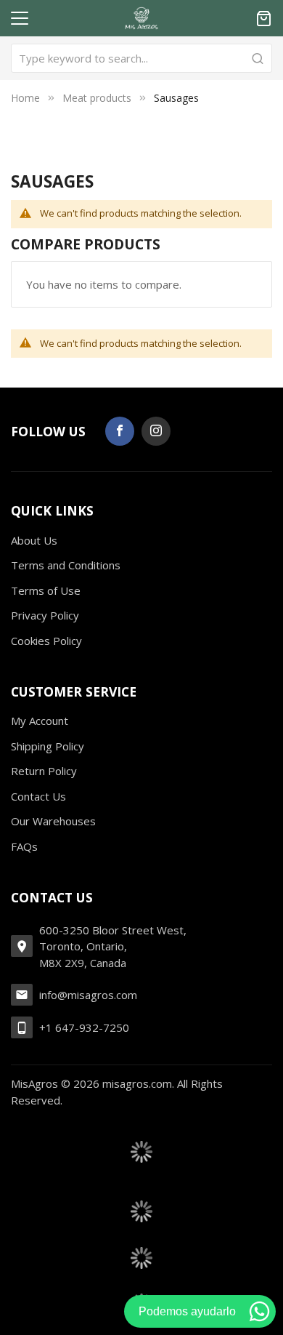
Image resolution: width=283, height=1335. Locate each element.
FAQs (24, 846)
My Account (39, 720)
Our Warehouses (53, 821)
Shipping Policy (47, 746)
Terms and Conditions (65, 565)
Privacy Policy (45, 615)
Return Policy (44, 770)
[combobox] (141, 58)
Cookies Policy (46, 640)
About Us (34, 540)
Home (25, 98)
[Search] (257, 58)
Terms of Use (46, 590)
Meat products (96, 98)
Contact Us (38, 796)
